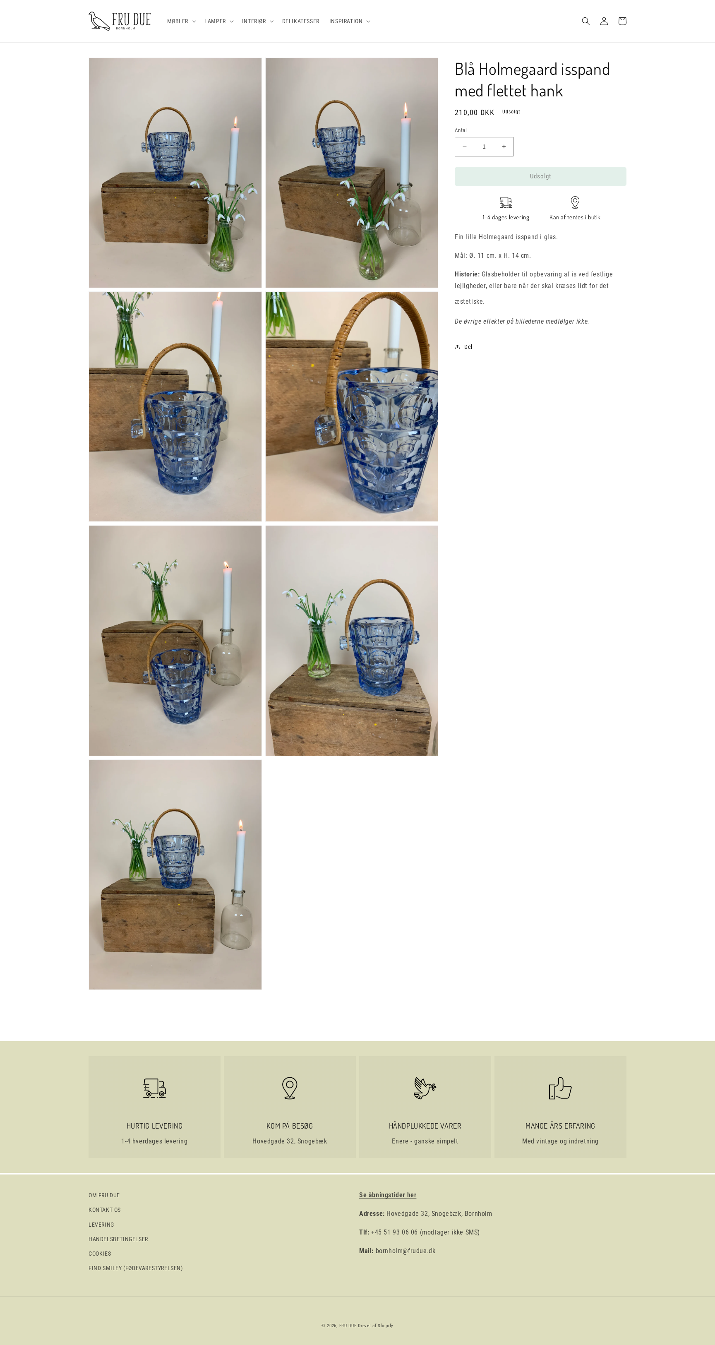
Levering (101, 1224)
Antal (461, 130)
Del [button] (468, 346)
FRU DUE (348, 1325)
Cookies (100, 1253)
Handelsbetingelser (118, 1239)
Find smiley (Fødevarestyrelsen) (136, 1268)
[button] (181, 21)
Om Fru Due (104, 1195)
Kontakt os (105, 1209)
